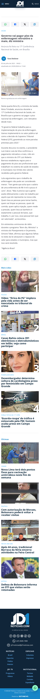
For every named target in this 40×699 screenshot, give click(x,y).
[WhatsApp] (29, 636)
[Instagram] (14, 636)
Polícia (10, 661)
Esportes (10, 658)
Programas (10, 673)
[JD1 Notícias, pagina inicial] (20, 4)
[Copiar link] (34, 24)
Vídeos (10, 676)
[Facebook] (10, 636)
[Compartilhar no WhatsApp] (5, 24)
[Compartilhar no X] (25, 24)
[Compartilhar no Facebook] (15, 24)
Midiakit (30, 676)
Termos (30, 673)
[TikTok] (25, 636)
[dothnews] (23, 696)
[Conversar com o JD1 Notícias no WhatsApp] (35, 688)
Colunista (30, 655)
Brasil (10, 655)
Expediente (30, 682)
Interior (10, 664)
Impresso (30, 658)
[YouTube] (21, 636)
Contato (30, 679)
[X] (18, 636)
